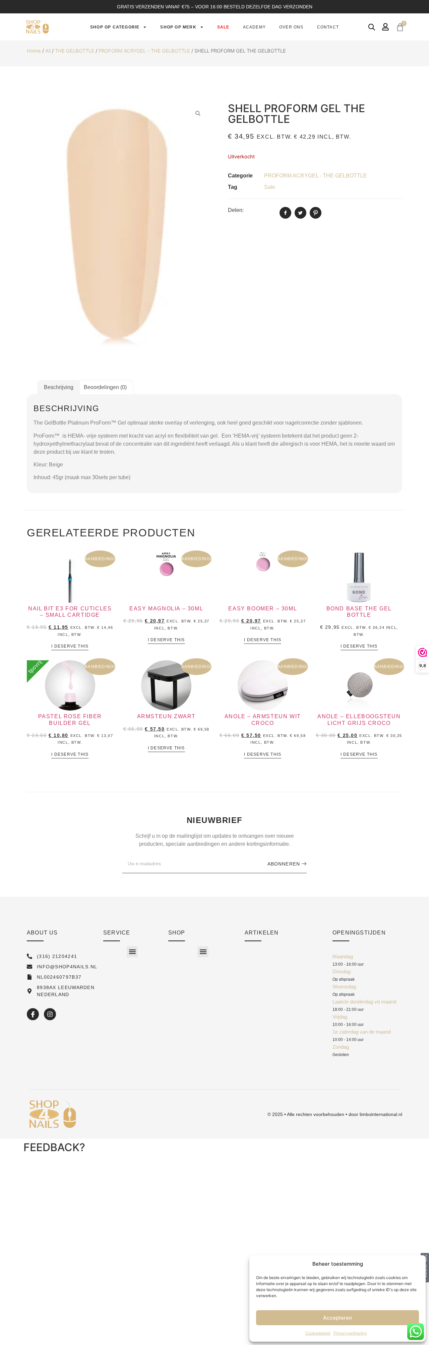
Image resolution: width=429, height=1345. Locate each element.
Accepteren (337, 1318)
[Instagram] (50, 1014)
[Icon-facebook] (33, 1014)
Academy (254, 27)
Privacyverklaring (350, 1333)
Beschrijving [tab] (58, 387)
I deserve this (69, 646)
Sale (223, 27)
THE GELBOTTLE (74, 51)
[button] (132, 951)
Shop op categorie (114, 27)
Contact (328, 27)
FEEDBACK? (54, 1147)
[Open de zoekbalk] (371, 26)
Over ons (291, 27)
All (48, 51)
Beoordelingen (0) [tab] (105, 387)
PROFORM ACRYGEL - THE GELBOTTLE (144, 51)
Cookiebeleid (317, 1333)
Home (34, 51)
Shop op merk (178, 27)
